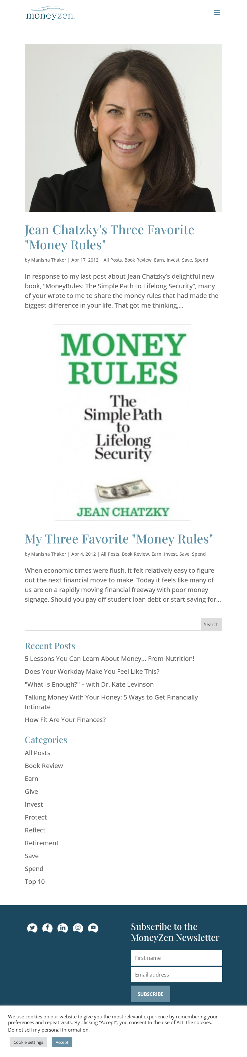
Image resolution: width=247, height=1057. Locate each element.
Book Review (137, 260)
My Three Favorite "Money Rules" (119, 538)
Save (187, 260)
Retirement (42, 843)
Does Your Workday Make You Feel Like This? (92, 671)
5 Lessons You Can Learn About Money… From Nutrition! (109, 658)
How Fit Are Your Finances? (65, 719)
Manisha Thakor (48, 260)
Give (31, 791)
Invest (173, 260)
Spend (201, 260)
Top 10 (35, 881)
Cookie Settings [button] (28, 1042)
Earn (159, 260)
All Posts (113, 260)
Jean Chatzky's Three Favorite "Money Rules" (110, 237)
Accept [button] (62, 1042)
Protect (36, 817)
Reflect (35, 830)
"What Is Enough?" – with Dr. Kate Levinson (89, 684)
